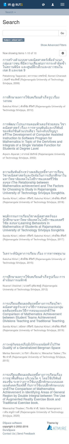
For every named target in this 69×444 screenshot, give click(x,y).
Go (62, 33)
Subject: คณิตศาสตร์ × (13, 40)
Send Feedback (26, 433)
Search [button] (9, 12)
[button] (43, 4)
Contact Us (9, 433)
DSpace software (12, 423)
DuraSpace (9, 430)
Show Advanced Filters (53, 45)
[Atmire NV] (56, 426)
